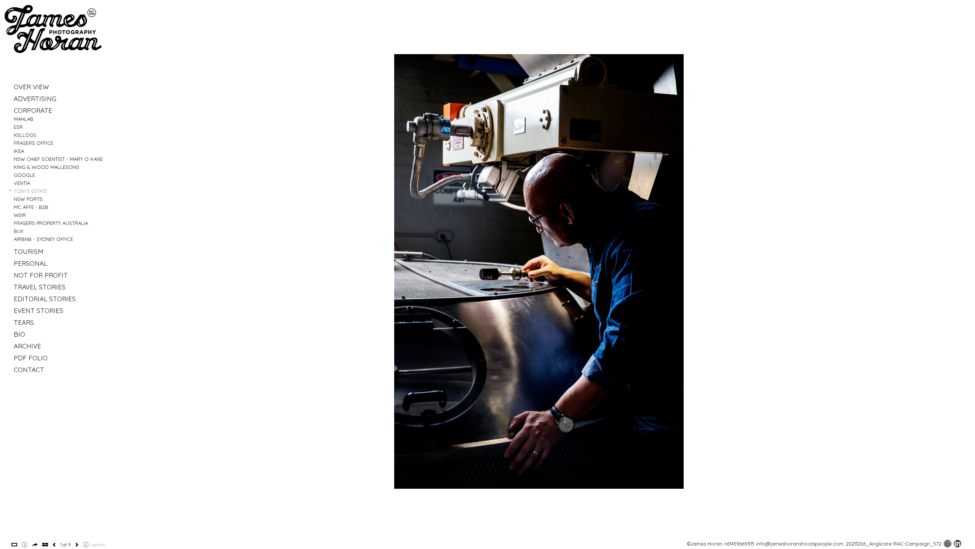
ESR (18, 127)
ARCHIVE (27, 346)
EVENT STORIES (38, 311)
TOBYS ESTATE (30, 191)
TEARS (24, 322)
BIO (19, 334)
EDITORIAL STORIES (45, 299)
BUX (19, 231)
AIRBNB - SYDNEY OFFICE (43, 239)
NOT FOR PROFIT (41, 275)
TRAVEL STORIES (40, 287)
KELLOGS (25, 135)
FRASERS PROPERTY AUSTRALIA (51, 223)
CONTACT (29, 370)
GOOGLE (24, 175)
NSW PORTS (28, 199)
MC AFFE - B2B (31, 207)
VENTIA (22, 183)
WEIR (20, 215)
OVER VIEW (31, 87)
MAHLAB (24, 119)
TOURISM (28, 251)
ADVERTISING (35, 99)
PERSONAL (30, 263)
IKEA (19, 151)
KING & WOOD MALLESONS (46, 167)
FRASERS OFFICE (33, 143)
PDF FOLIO (31, 358)
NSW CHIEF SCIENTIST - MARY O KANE (58, 159)
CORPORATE (33, 110)
